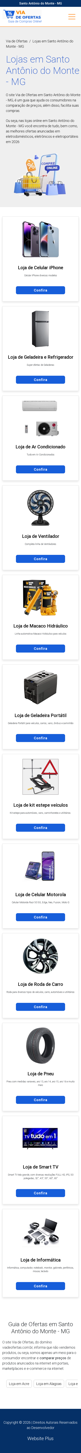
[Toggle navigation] (72, 16)
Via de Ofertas (17, 41)
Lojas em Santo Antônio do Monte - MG (39, 43)
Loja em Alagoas (49, 1384)
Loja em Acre (19, 1384)
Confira (40, 290)
